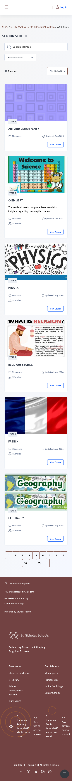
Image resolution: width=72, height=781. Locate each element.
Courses (5, 26)
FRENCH (13, 441)
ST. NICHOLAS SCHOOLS (20, 26)
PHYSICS (13, 288)
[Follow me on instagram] (43, 772)
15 (39, 563)
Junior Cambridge (54, 686)
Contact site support (20, 583)
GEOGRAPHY (16, 518)
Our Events (15, 700)
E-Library (14, 679)
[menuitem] (57, 71)
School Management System (16, 690)
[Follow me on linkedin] (36, 772)
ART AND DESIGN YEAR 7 (23, 128)
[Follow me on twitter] (29, 772)
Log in (63, 7)
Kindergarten (52, 673)
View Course (55, 144)
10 (25, 563)
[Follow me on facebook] (21, 772)
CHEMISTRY (15, 200)
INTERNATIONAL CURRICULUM (43, 26)
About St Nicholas (19, 673)
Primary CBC (51, 679)
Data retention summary (16, 598)
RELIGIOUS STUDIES (20, 364)
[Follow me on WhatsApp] (50, 772)
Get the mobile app (14, 603)
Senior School (52, 692)
